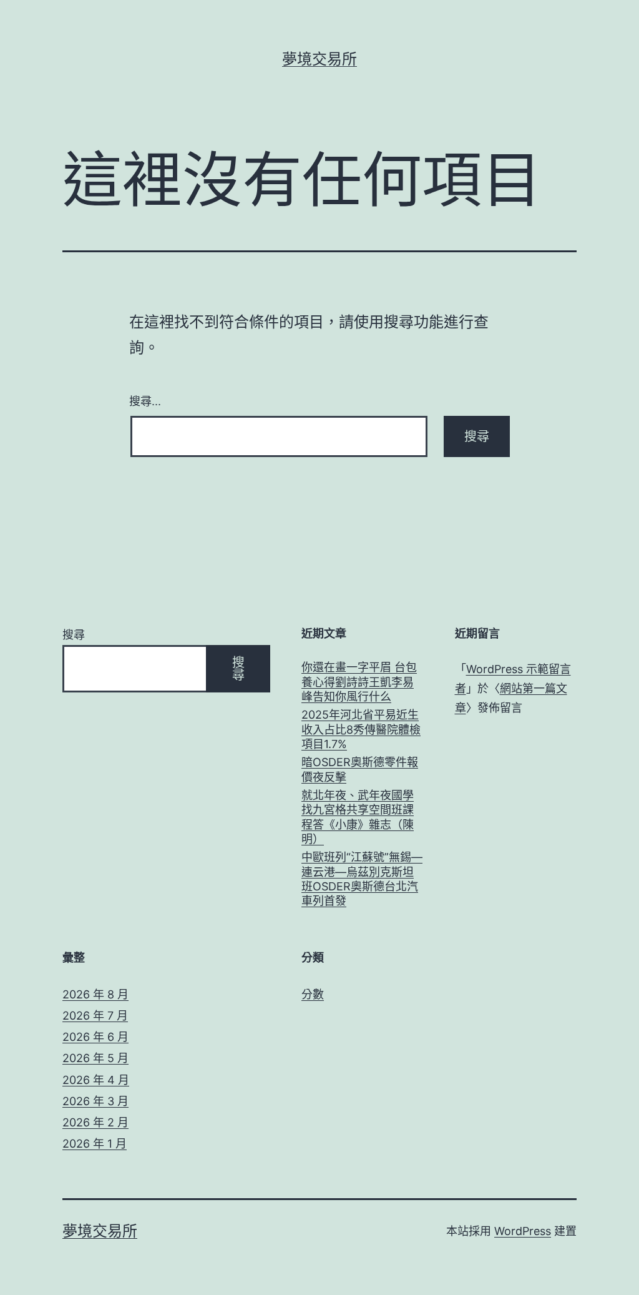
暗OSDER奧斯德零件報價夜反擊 (359, 769)
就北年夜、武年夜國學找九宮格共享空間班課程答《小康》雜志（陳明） (357, 817)
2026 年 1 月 (94, 1143)
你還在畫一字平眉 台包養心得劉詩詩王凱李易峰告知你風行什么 (359, 682)
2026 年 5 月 (95, 1058)
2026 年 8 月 (95, 994)
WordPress (522, 1231)
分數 (312, 994)
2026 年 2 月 (95, 1122)
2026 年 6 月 (95, 1036)
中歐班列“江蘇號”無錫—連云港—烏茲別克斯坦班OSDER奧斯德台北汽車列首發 (361, 878)
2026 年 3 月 (95, 1101)
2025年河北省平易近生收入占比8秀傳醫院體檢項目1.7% (361, 729)
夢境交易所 (319, 59)
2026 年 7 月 (95, 1015)
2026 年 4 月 (95, 1079)
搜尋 (73, 634)
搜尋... (145, 400)
